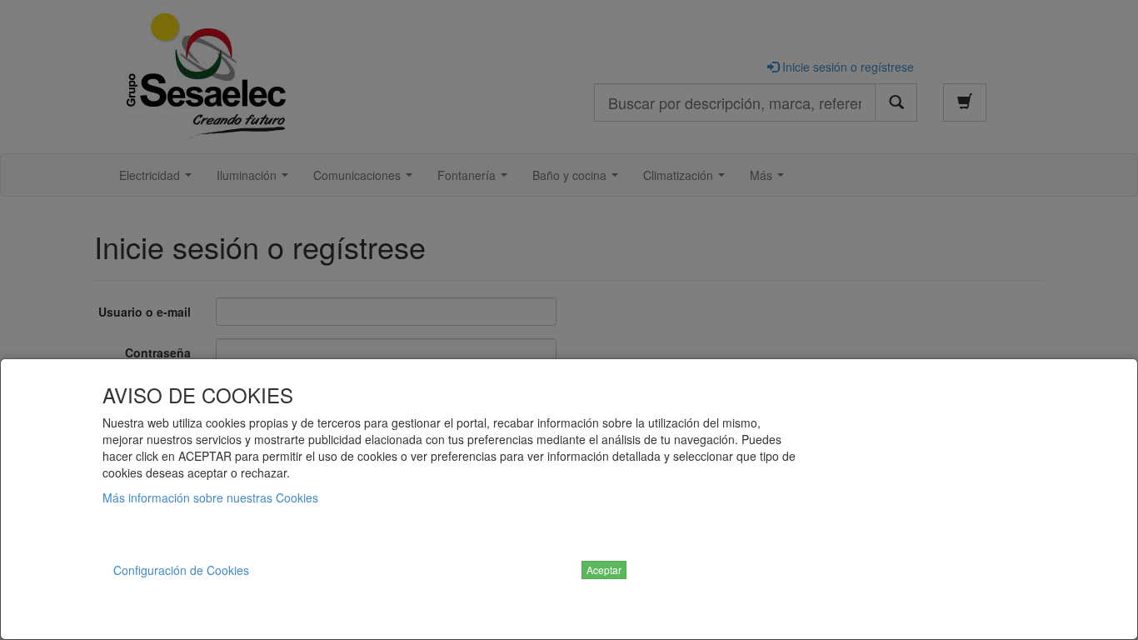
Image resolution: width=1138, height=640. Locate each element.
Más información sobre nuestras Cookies (210, 497)
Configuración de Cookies (181, 570)
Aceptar (603, 569)
